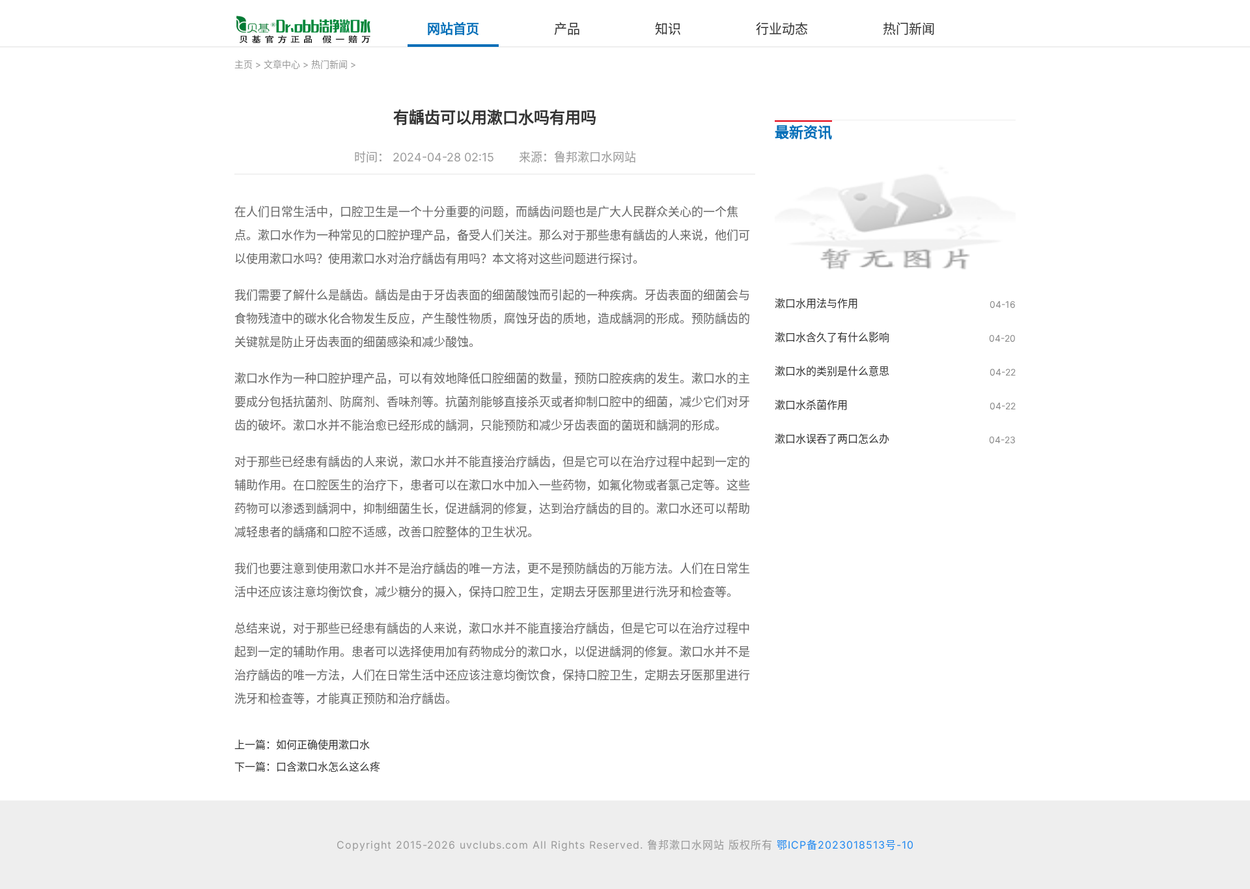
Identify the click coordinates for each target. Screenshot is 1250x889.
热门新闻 (909, 29)
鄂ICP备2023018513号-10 (845, 844)
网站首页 (453, 29)
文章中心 (282, 64)
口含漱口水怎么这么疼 (328, 766)
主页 (243, 64)
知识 (668, 29)
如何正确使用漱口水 (323, 744)
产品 (567, 29)
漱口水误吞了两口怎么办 (832, 438)
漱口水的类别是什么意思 (832, 370)
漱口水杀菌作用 (811, 404)
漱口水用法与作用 (816, 303)
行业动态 (782, 29)
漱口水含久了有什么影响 (832, 337)
